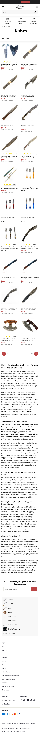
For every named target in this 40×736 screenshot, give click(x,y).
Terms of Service (7, 731)
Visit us (4, 661)
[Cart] (36, 7)
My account (5, 690)
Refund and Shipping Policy (10, 728)
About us (4, 650)
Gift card (4, 657)
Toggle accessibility (8, 686)
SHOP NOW (25, 2)
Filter (6, 39)
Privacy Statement (25, 728)
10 (32, 354)
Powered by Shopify (20, 731)
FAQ (3, 647)
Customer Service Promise (10, 675)
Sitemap (4, 683)
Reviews (4, 654)
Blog (3, 665)
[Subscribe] (34, 589)
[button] (8, 62)
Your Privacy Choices (8, 679)
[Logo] (20, 7)
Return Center (6, 672)
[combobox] (20, 12)
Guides (4, 668)
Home (3, 26)
